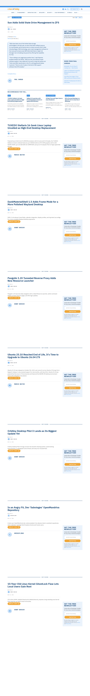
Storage (69, 12)
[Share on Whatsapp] (81, 17)
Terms (79, 50)
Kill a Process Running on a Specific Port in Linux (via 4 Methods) (72, 100)
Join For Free (72, 44)
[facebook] (63, 9)
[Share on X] (78, 17)
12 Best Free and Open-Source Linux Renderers (54, 99)
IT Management (21, 12)
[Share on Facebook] (76, 17)
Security (49, 12)
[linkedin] (65, 9)
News (12, 12)
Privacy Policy (68, 51)
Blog (75, 12)
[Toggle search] (81, 9)
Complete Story (12, 74)
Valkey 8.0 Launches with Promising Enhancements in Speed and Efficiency (34, 100)
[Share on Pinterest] (80, 17)
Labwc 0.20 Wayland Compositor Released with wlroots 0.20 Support (72, 72)
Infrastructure (32, 12)
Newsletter (75, 9)
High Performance (60, 12)
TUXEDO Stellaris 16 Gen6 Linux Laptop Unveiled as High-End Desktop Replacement (16, 100)
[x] (68, 9)
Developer (41, 12)
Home (9, 17)
